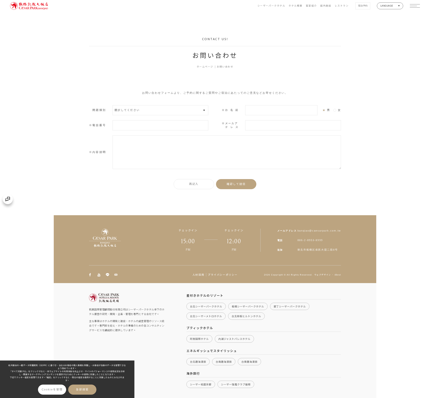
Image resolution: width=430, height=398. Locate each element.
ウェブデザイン (322, 275)
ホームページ (205, 66)
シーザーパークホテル (271, 5)
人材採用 (198, 274)
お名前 (232, 110)
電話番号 (99, 125)
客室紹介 (311, 5)
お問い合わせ (225, 66)
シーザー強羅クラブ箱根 (236, 384)
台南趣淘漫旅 (224, 361)
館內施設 (325, 5)
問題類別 (99, 110)
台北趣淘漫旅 (198, 361)
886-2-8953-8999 (310, 240)
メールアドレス (232, 125)
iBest (338, 275)
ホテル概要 (296, 5)
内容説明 (99, 152)
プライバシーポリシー (223, 274)
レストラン (342, 5)
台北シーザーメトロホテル (206, 316)
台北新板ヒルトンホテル (246, 316)
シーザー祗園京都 (200, 384)
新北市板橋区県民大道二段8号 (317, 249)
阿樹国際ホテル (199, 339)
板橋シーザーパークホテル (248, 306)
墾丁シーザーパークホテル (290, 306)
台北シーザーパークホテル (206, 306)
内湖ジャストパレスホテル (234, 339)
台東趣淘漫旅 (249, 361)
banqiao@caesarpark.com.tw (319, 230)
